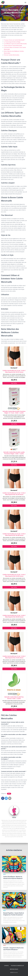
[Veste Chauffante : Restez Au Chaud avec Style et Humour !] (14, 863)
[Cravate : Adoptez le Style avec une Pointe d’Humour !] (14, 934)
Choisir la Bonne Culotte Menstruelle (13, 45)
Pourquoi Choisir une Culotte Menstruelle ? (14, 40)
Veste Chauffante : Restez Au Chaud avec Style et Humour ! (13, 877)
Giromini (16, 972)
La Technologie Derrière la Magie (12, 42)
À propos (6, 965)
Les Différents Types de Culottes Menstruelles (15, 43)
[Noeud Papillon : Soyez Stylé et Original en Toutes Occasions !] (14, 900)
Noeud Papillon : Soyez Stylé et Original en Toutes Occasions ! (13, 914)
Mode (9, 793)
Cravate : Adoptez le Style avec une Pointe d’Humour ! (13, 948)
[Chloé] (14, 810)
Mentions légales (14, 969)
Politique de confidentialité (17, 965)
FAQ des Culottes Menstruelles (11, 55)
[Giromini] (3, 2)
